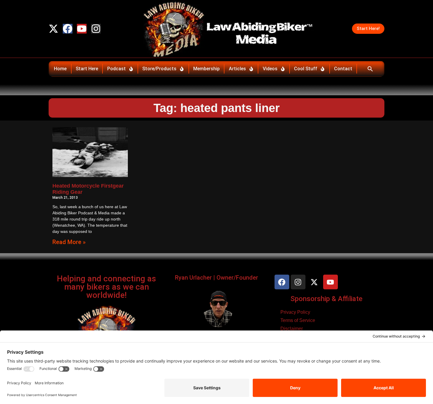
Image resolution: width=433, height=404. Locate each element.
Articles (237, 68)
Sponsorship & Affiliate (326, 299)
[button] (370, 69)
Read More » (69, 242)
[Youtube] (82, 29)
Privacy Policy (295, 312)
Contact (343, 68)
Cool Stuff (305, 68)
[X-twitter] (53, 29)
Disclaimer (291, 328)
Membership (206, 68)
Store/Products (159, 68)
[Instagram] (96, 29)
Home (60, 68)
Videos (270, 68)
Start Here (87, 68)
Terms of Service (297, 320)
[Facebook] (67, 29)
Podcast (116, 68)
